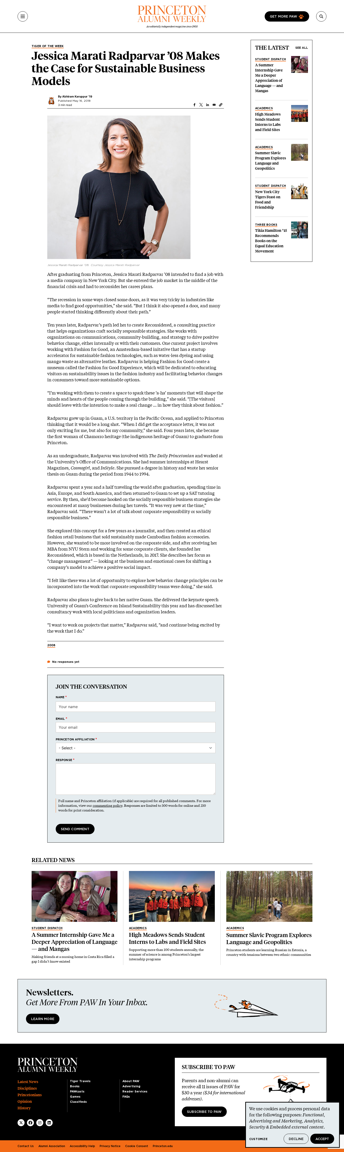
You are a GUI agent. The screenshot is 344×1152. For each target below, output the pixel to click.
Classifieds (78, 1101)
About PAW (130, 1081)
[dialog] (292, 1124)
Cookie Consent (136, 1146)
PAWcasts (77, 1091)
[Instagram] (39, 1122)
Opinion (25, 1101)
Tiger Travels (80, 1081)
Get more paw (283, 16)
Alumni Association (51, 1146)
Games (75, 1096)
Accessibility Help (82, 1146)
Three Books (266, 224)
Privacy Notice (110, 1146)
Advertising (131, 1086)
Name (60, 697)
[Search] (321, 16)
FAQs (126, 1096)
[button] (220, 104)
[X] (21, 1122)
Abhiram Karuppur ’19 (77, 96)
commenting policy (107, 805)
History (24, 1108)
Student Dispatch (270, 59)
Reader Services (134, 1091)
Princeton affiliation (75, 739)
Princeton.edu (163, 1146)
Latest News (28, 1082)
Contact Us (26, 1146)
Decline (296, 1139)
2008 (51, 645)
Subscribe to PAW (204, 1112)
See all (301, 47)
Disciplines (27, 1088)
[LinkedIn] (49, 1122)
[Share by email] (214, 104)
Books (75, 1086)
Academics (264, 108)
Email (60, 718)
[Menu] (23, 16)
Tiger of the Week (48, 46)
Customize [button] (258, 1139)
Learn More (42, 1019)
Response (64, 760)
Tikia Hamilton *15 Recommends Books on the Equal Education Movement (271, 240)
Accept (322, 1139)
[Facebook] (30, 1122)
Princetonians (30, 1095)
